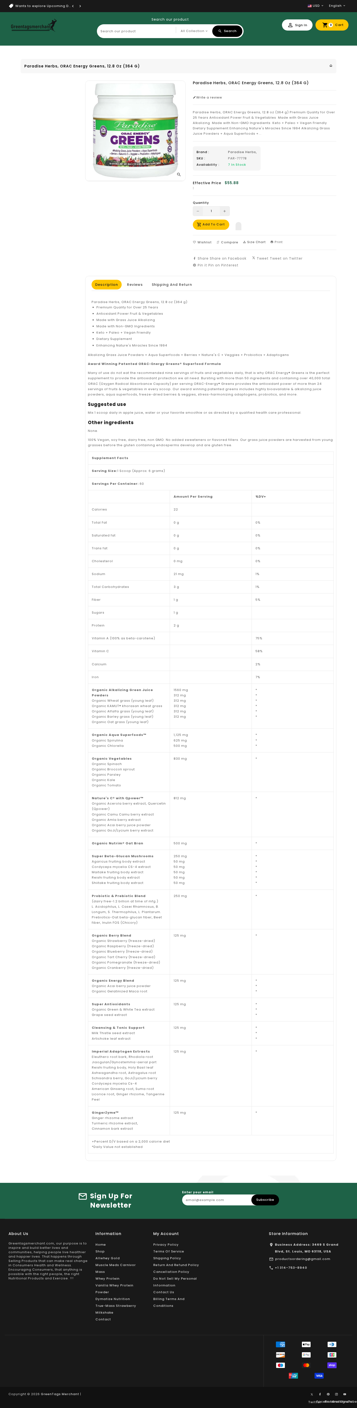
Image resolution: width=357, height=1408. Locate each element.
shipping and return (172, 284)
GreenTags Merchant (60, 1394)
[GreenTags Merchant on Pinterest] (328, 1394)
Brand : (202, 152)
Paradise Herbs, (242, 152)
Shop (100, 1251)
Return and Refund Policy (176, 1265)
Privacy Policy (166, 1244)
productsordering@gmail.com (302, 1259)
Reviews (135, 284)
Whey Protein (107, 1278)
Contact (103, 1319)
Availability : (207, 165)
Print (278, 242)
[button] (238, 225)
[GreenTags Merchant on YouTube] (344, 1394)
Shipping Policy (167, 1258)
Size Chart (256, 242)
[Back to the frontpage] (331, 65)
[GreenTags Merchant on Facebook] (320, 1394)
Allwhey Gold (107, 1258)
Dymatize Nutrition (112, 1299)
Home (100, 1244)
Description (106, 284)
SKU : (200, 158)
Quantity (201, 203)
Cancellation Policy (171, 1271)
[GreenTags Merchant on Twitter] (311, 1394)
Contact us (163, 1292)
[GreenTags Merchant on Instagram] (336, 1394)
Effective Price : (207, 185)
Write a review (209, 97)
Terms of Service (168, 1251)
